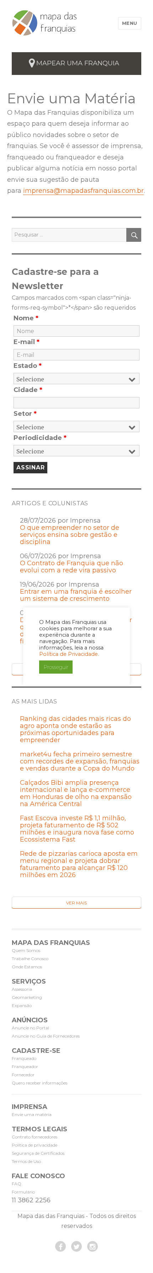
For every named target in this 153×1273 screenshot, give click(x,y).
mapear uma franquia (77, 63)
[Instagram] (92, 1246)
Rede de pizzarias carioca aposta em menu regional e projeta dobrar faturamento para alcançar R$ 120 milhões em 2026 (79, 864)
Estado (28, 365)
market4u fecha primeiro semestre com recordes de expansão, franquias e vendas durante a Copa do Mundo (79, 761)
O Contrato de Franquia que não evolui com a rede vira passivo (71, 566)
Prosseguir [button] (55, 667)
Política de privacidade (34, 1145)
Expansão (22, 1005)
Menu (129, 23)
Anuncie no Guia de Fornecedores (46, 1036)
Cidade (28, 389)
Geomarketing (27, 997)
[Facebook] (60, 1246)
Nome (26, 318)
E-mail (26, 342)
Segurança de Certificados (38, 1153)
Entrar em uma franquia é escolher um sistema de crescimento (76, 595)
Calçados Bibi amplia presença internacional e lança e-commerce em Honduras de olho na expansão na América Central (76, 793)
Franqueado (24, 1058)
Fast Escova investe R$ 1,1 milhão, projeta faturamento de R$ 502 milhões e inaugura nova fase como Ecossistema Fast (77, 828)
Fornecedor (23, 1074)
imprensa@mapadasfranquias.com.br (83, 191)
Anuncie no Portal (30, 1027)
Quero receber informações (39, 1083)
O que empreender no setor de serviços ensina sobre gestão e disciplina (69, 535)
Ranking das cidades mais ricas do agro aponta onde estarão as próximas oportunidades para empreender (75, 729)
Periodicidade (40, 437)
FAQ (16, 1183)
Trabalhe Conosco (30, 958)
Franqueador (25, 1066)
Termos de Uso (26, 1161)
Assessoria (22, 989)
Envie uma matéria (32, 1114)
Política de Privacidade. (69, 654)
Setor (25, 413)
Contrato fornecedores (34, 1136)
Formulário (23, 1192)
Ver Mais (76, 902)
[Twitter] (76, 1246)
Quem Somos (26, 950)
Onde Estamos (27, 966)
